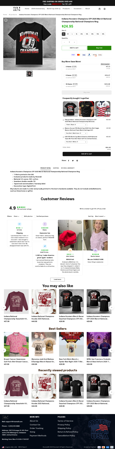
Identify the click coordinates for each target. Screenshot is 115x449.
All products (13, 14)
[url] (12, 422)
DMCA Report (22, 447)
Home (5, 14)
